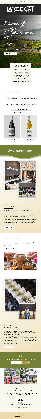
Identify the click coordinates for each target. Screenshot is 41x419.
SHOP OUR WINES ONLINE (20, 109)
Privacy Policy (14, 414)
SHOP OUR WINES (10, 53)
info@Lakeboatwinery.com (20, 407)
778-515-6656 (21, 408)
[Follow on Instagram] (22, 400)
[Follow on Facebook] (19, 400)
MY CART (22, 1)
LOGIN (17, 1)
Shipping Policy (27, 414)
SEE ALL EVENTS (10, 248)
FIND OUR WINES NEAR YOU (20, 112)
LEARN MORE (9, 227)
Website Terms (20, 414)
